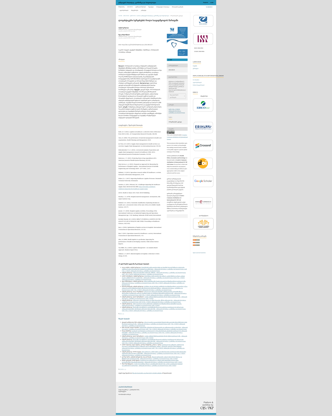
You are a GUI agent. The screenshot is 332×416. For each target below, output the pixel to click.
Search (209, 7)
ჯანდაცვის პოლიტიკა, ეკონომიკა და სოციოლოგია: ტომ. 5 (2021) (163, 362)
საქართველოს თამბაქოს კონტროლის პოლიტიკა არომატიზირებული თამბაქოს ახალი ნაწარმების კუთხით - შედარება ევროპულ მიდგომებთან (153, 345)
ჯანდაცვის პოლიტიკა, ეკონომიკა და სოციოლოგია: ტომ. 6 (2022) (157, 365)
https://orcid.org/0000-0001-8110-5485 (126, 31)
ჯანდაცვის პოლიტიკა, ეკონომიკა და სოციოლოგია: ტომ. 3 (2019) (141, 305)
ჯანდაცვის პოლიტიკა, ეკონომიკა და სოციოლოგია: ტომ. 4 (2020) (159, 358)
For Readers (196, 80)
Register (205, 2)
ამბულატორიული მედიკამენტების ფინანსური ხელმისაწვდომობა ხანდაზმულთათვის (157, 304)
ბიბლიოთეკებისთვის (198, 85)
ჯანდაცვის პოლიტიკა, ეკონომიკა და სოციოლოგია (137, 3)
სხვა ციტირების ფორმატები (174, 96)
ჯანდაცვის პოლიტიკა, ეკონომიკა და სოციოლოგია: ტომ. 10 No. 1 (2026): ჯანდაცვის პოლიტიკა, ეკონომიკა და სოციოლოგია (154, 301)
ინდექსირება (134, 10)
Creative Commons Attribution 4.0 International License (177, 137)
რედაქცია (151, 7)
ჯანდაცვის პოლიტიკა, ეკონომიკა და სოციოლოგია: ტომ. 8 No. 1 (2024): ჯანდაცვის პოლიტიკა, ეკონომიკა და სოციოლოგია (154, 270)
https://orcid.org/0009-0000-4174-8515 (126, 38)
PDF (170, 59)
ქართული (195, 68)
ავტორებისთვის (124, 10)
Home (120, 15)
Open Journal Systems (199, 252)
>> (123, 313)
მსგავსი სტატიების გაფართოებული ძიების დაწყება (147, 373)
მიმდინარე (121, 7)
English (195, 66)
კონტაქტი (143, 10)
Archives (130, 7)
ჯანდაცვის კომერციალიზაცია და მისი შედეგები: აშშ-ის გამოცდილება (153, 300)
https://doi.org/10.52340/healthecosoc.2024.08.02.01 (137, 44)
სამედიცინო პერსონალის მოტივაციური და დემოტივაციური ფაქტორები (160, 327)
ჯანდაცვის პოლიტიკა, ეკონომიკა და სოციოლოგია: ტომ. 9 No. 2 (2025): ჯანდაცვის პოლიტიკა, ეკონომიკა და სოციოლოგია (154, 309)
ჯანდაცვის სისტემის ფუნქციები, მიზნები (144, 272)
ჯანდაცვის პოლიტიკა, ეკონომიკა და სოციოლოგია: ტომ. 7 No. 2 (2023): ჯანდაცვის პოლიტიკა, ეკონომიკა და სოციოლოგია (154, 273)
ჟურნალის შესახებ (140, 7)
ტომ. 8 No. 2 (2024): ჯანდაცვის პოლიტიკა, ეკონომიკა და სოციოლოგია (149, 15)
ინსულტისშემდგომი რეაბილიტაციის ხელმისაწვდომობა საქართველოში (165, 281)
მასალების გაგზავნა (177, 7)
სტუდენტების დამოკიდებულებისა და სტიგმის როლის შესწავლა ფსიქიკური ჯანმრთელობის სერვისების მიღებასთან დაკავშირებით (153, 268)
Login (212, 2)
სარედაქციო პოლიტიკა (162, 7)
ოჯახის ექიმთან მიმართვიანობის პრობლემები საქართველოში (162, 297)
